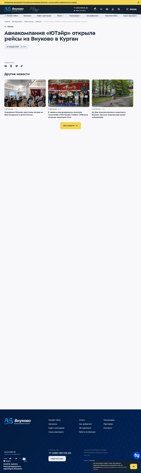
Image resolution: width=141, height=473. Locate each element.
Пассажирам (109, 420)
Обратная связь (81, 10)
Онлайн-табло (54, 420)
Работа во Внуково (87, 432)
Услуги (82, 420)
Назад (10, 27)
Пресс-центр (28, 21)
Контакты (108, 428)
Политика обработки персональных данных (96, 452)
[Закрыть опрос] (24, 459)
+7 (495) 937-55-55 (81, 8)
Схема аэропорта (55, 432)
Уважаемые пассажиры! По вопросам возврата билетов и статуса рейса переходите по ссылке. (40, 2)
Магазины (52, 424)
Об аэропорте (17, 21)
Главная (7, 21)
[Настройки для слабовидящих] (107, 9)
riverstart (92, 460)
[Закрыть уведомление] (138, 2)
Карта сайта (87, 455)
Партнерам (108, 424)
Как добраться (85, 424)
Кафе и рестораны (56, 428)
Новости (38, 21)
